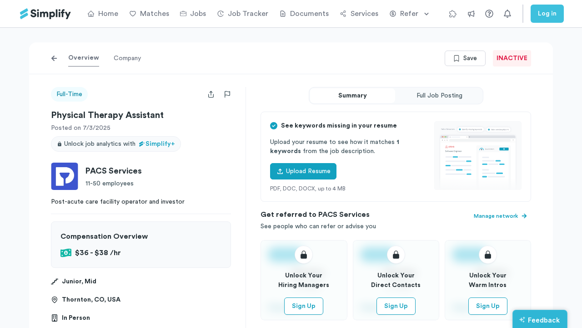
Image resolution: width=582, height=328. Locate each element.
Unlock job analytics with (119, 144)
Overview (83, 58)
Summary (352, 95)
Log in (547, 13)
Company (127, 58)
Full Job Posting (439, 95)
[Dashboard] (45, 14)
